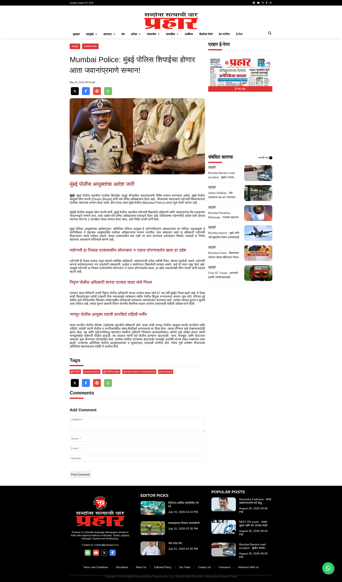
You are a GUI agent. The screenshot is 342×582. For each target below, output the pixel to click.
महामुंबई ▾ (91, 34)
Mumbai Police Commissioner (139, 371)
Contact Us (204, 567)
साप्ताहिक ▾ (172, 34)
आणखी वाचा (264, 157)
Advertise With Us (248, 567)
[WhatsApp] (108, 91)
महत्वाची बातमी (90, 46)
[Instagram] (271, 3)
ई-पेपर (239, 34)
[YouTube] (258, 3)
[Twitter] (263, 3)
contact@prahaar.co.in (106, 545)
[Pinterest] (97, 91)
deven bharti (165, 371)
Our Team (184, 567)
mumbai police (92, 371)
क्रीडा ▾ (136, 34)
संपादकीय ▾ (153, 34)
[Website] (254, 3)
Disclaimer (122, 567)
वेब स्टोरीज (224, 34)
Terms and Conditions (95, 567)
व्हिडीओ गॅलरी (206, 34)
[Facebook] (266, 3)
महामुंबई (75, 46)
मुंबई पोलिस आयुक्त (111, 371)
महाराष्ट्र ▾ (109, 34)
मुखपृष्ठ (76, 34)
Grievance (224, 567)
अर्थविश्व (189, 34)
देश (123, 34)
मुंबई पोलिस (75, 371)
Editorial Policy (162, 567)
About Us (141, 567)
